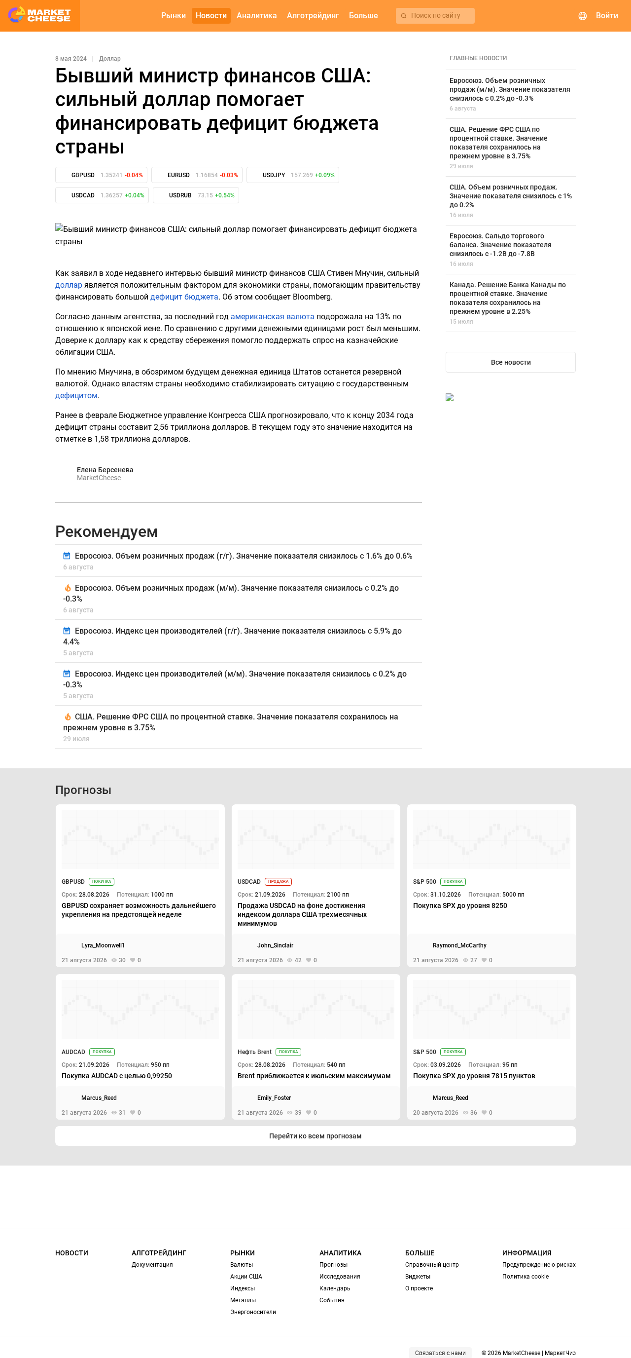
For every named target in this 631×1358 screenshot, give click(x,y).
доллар (68, 285)
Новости (71, 1253)
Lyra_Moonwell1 (103, 945)
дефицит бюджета (184, 297)
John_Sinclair (275, 945)
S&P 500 (424, 881)
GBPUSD (73, 881)
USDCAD (249, 881)
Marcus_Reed (99, 1097)
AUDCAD (73, 1052)
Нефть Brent (255, 1052)
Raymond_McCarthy (460, 945)
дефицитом (76, 395)
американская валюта (273, 316)
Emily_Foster (274, 1097)
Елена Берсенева (105, 470)
